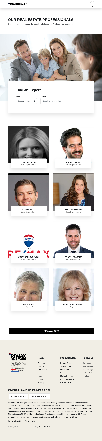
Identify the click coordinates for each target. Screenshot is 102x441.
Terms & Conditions (15, 421)
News (40, 376)
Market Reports (66, 376)
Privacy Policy (30, 421)
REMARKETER (66, 383)
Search (43, 97)
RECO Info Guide (67, 379)
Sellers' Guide (65, 366)
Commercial (42, 373)
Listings (41, 366)
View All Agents (51, 331)
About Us (41, 363)
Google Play (40, 396)
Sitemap (41, 383)
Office (18, 97)
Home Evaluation (67, 373)
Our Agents (42, 370)
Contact (41, 379)
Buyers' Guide (65, 363)
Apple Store (19, 396)
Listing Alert (64, 370)
